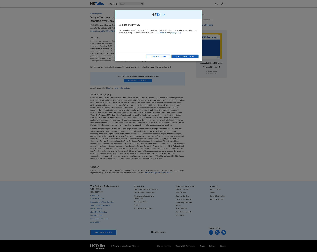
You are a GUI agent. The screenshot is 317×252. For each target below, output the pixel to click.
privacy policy (175, 33)
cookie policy (162, 33)
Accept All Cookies (185, 56)
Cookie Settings (158, 56)
